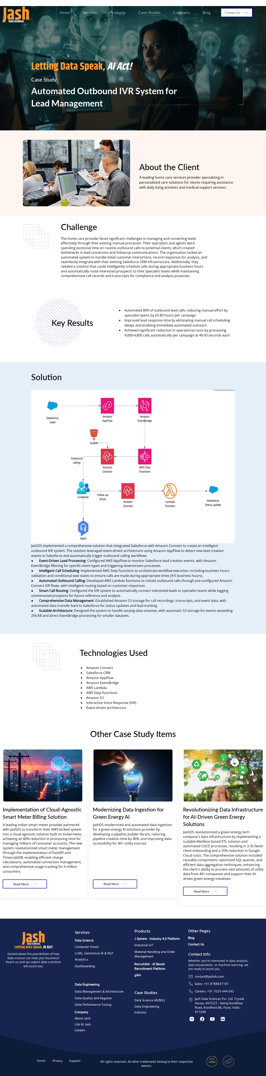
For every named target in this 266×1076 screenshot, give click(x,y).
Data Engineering (87, 984)
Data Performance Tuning (93, 1005)
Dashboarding (85, 966)
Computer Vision (87, 947)
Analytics (81, 959)
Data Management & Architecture (99, 991)
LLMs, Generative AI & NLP (94, 953)
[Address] (190, 999)
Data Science (84, 940)
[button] (90, 12)
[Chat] (190, 976)
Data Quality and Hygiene (93, 998)
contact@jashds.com (209, 976)
